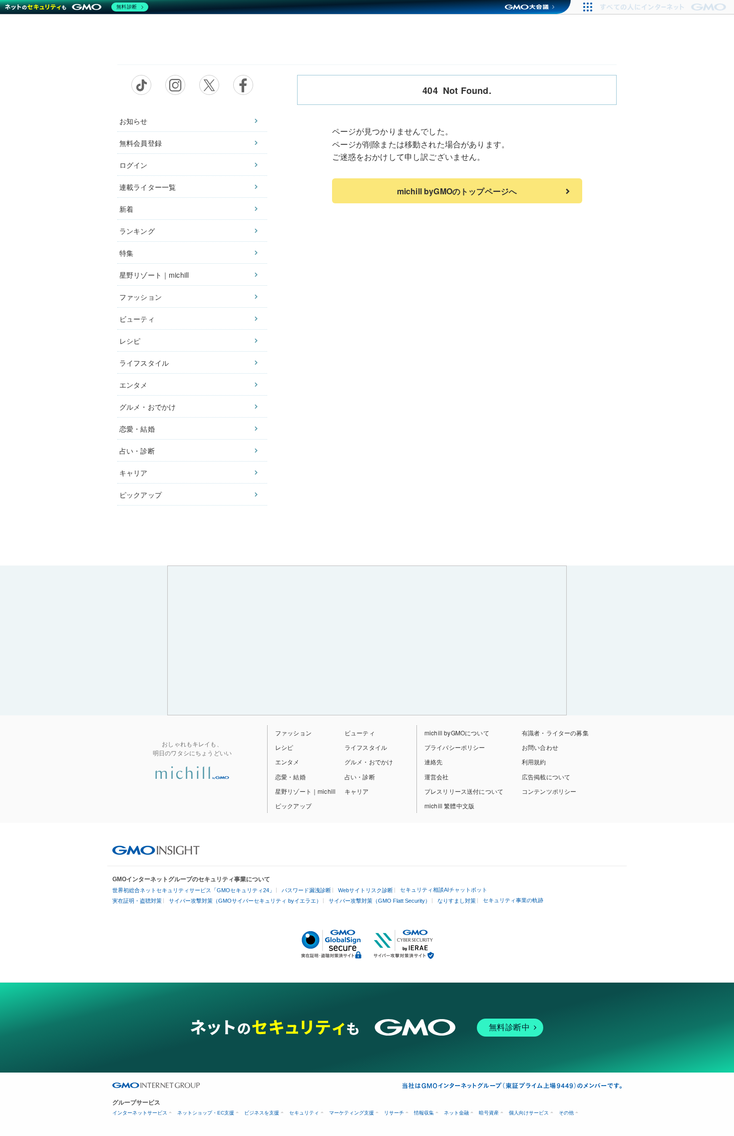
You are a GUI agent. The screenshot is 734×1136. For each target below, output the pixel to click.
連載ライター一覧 (147, 187)
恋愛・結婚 (137, 429)
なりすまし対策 (456, 901)
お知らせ (133, 121)
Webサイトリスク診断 (365, 890)
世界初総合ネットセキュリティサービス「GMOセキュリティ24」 (193, 890)
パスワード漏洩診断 (306, 890)
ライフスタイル (144, 363)
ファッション (140, 297)
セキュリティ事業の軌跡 (513, 900)
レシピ (129, 341)
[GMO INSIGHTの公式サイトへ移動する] (156, 849)
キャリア (133, 473)
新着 (126, 209)
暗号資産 (489, 1113)
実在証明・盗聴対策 (137, 901)
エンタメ (133, 385)
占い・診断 (137, 451)
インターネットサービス (139, 1113)
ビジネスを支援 (261, 1113)
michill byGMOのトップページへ (457, 191)
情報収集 (424, 1113)
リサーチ (394, 1113)
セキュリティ (304, 1113)
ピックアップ (140, 495)
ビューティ (137, 319)
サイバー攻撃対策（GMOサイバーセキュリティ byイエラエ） (245, 901)
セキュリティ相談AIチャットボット (443, 890)
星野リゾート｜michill (154, 275)
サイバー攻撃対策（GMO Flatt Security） (379, 901)
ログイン (133, 165)
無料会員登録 (140, 143)
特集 (126, 253)
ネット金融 (456, 1113)
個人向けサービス (529, 1113)
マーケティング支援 (351, 1113)
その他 (566, 1113)
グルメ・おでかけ (147, 407)
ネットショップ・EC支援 (205, 1113)
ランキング (137, 231)
